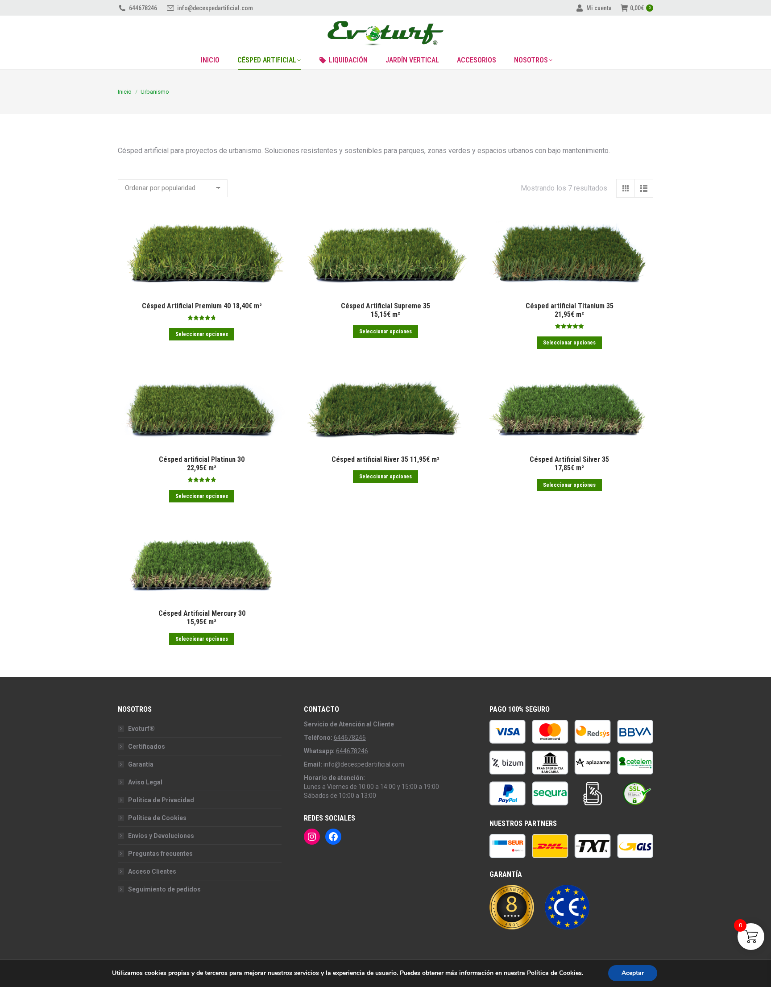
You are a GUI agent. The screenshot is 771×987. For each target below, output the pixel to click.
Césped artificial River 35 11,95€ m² (385, 459)
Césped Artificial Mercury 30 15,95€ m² (201, 617)
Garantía (140, 764)
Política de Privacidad (161, 800)
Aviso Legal (145, 782)
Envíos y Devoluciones (161, 835)
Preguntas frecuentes (160, 853)
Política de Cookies (157, 817)
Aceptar (633, 973)
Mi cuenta (599, 8)
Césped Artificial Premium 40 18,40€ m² (202, 306)
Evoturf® (141, 728)
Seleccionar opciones (201, 334)
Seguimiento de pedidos (164, 889)
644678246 (143, 8)
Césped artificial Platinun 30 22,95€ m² (202, 463)
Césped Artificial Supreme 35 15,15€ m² (385, 310)
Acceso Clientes (152, 871)
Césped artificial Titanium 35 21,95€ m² (569, 310)
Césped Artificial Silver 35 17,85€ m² (569, 463)
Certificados (146, 746)
